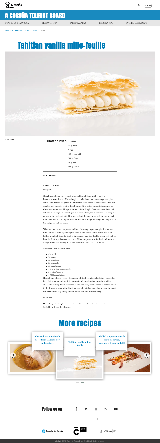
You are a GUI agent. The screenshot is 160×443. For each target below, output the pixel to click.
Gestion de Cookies (98, 441)
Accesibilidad (88, 441)
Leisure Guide (106, 23)
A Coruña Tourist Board (35, 15)
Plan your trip (49, 23)
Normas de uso (78, 441)
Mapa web (70, 441)
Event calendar (78, 23)
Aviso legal (58, 441)
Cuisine (34, 30)
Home (7, 30)
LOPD (64, 441)
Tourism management (136, 23)
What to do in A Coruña (17, 23)
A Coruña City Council (65, 5)
